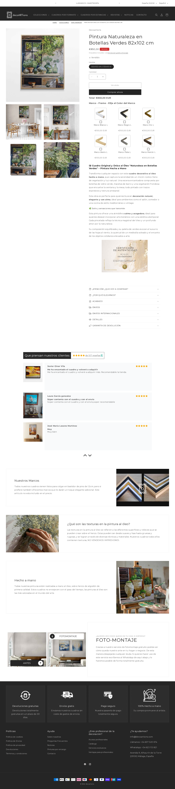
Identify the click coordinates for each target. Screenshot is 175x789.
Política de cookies (14, 737)
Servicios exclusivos (97, 748)
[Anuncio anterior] (55, 3)
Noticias (51, 745)
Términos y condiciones (16, 754)
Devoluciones (12, 749)
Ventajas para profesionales (101, 752)
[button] (41, 14)
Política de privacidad (15, 745)
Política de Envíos (14, 741)
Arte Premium (76, 22)
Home (55, 22)
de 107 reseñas (92, 355)
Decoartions (90, 784)
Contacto (51, 754)
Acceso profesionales (98, 740)
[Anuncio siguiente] (119, 3)
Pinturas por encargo (56, 749)
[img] (79, 355)
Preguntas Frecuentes (57, 741)
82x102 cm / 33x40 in (102, 67)
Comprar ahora (115, 92)
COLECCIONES (64, 22)
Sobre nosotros (54, 737)
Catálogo (93, 744)
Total (92, 98)
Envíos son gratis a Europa (118, 53)
